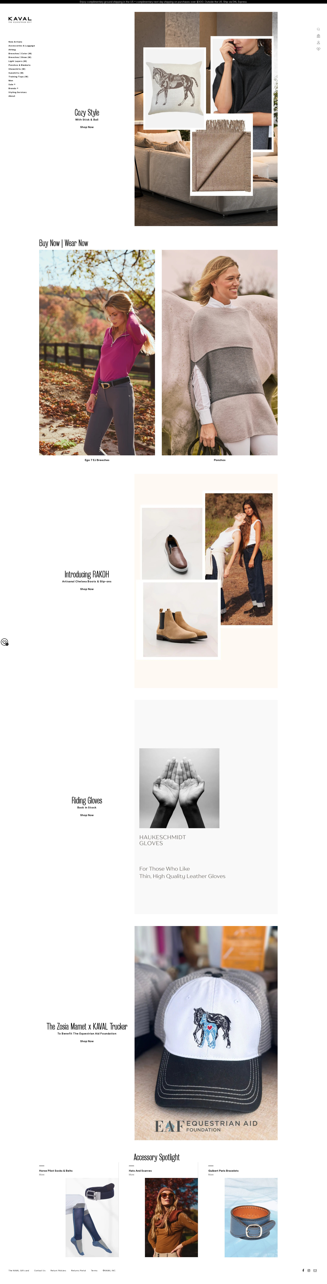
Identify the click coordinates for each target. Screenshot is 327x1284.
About (12, 96)
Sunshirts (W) (16, 73)
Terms (94, 1270)
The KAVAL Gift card (19, 1270)
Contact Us (39, 1270)
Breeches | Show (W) (20, 57)
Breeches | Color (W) (20, 53)
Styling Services (18, 92)
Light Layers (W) (18, 61)
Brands (12, 88)
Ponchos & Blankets (20, 65)
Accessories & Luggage (22, 46)
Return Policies (58, 1270)
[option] (158, 119)
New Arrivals (15, 42)
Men (11, 80)
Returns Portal (78, 1270)
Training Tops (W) (18, 76)
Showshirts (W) (17, 69)
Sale (11, 84)
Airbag (12, 49)
